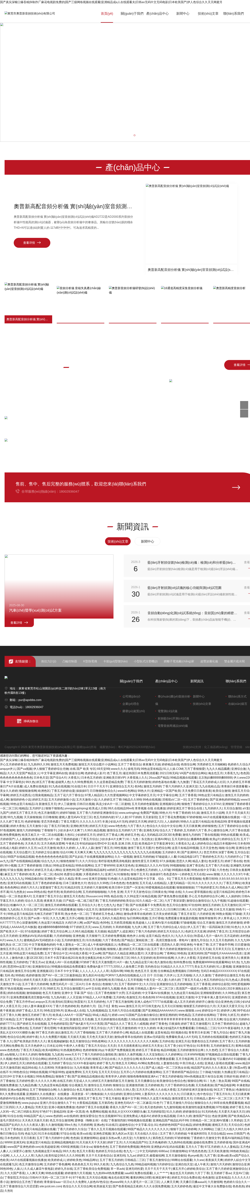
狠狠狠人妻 (114, 949)
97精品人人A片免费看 (97, 997)
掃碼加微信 (31, 721)
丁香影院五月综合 (16, 1177)
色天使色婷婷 (153, 1107)
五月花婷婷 (231, 935)
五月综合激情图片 (72, 988)
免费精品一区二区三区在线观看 (139, 944)
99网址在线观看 (181, 1160)
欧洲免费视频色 (10, 834)
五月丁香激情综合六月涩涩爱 (19, 1186)
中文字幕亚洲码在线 (54, 773)
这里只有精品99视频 (185, 847)
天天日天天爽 (213, 1019)
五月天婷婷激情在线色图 (111, 1019)
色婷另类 (53, 891)
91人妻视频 (223, 966)
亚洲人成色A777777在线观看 (153, 1001)
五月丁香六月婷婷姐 (173, 1133)
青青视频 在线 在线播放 (150, 808)
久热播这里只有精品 (234, 1072)
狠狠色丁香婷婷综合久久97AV (201, 804)
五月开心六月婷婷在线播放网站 (140, 1072)
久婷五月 (233, 1014)
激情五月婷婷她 (144, 856)
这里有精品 (162, 1032)
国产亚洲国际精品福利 (91, 869)
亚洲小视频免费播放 (61, 1107)
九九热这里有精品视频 (52, 1085)
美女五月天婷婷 (204, 966)
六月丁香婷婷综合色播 (179, 1085)
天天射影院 (150, 817)
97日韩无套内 (151, 1006)
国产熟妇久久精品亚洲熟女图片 (122, 953)
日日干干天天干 (98, 786)
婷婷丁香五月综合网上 (56, 931)
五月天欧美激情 (218, 1151)
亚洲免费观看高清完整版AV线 (29, 997)
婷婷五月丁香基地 (147, 1050)
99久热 (30, 782)
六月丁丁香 (202, 1173)
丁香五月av (36, 962)
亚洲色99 (69, 869)
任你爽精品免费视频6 (172, 971)
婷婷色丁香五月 (217, 931)
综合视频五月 (77, 1085)
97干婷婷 (135, 817)
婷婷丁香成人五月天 (29, 1010)
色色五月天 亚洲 (145, 971)
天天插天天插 (76, 1036)
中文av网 (95, 953)
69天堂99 (103, 768)
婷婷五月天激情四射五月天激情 (112, 1080)
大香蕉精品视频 (87, 1102)
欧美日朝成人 (117, 979)
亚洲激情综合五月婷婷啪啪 (174, 984)
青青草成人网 (99, 1067)
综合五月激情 (205, 922)
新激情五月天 (47, 804)
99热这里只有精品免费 (28, 953)
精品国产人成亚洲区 (121, 931)
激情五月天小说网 (212, 812)
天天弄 (111, 1045)
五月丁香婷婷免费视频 (124, 1146)
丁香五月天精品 (30, 1050)
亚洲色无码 (150, 830)
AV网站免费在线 (148, 1063)
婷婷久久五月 (28, 847)
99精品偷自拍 (34, 878)
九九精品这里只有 (141, 962)
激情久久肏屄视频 (130, 1054)
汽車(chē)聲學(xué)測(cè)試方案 (35, 610)
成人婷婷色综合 (201, 843)
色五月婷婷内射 (104, 817)
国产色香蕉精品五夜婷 (127, 1186)
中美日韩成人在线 (191, 1063)
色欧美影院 (20, 1058)
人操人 (18, 1168)
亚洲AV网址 (162, 839)
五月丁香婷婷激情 (29, 865)
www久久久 (118, 768)
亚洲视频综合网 (169, 804)
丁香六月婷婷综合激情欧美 (99, 1054)
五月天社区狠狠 (171, 1006)
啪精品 (23, 808)
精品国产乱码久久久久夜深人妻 (212, 1067)
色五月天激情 (51, 993)
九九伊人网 (139, 927)
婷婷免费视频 (202, 1124)
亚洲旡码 (119, 1155)
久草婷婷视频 (121, 927)
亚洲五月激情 (185, 997)
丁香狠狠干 (48, 830)
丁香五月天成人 (192, 979)
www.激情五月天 (130, 1006)
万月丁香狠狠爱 (194, 768)
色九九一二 (130, 1151)
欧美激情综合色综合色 (171, 1080)
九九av (131, 1155)
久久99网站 (205, 1129)
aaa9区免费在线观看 (138, 1173)
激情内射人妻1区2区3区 (27, 957)
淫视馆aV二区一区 (174, 799)
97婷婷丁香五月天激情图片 (98, 962)
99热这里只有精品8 (20, 913)
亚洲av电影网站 (18, 1089)
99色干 (240, 909)
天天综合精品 (216, 1133)
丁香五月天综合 (95, 1045)
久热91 (69, 834)
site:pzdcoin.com (50, 1186)
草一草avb (117, 1168)
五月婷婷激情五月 (73, 940)
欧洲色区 (44, 790)
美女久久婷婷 (9, 790)
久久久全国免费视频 (156, 1186)
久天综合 (26, 909)
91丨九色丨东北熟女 (139, 839)
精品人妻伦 (199, 861)
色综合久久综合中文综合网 (164, 826)
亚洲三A (110, 874)
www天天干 (72, 1054)
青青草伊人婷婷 (115, 1076)
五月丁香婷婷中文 (130, 984)
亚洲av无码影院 (154, 1036)
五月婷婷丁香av (221, 1173)
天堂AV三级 (240, 1173)
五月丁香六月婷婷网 (35, 984)
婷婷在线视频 (16, 993)
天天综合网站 (38, 1058)
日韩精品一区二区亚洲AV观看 (209, 1120)
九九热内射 (58, 997)
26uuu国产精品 (159, 777)
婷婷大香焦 (17, 826)
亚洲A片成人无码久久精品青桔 (105, 918)
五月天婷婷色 (96, 1001)
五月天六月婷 (82, 1058)
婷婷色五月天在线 (193, 874)
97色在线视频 (13, 988)
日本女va (86, 1146)
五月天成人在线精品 (152, 883)
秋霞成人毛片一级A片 (208, 935)
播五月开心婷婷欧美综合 (188, 1168)
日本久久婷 (184, 1116)
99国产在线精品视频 (20, 856)
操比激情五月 (64, 1032)
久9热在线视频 (138, 1019)
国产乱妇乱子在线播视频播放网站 (91, 856)
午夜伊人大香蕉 (73, 1045)
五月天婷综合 (180, 839)
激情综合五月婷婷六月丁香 (124, 830)
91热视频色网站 (70, 1050)
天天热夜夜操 (204, 1085)
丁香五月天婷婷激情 (137, 782)
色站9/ (58, 874)
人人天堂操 (74, 997)
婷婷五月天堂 (98, 826)
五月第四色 (105, 1102)
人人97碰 (164, 869)
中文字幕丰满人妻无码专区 (212, 997)
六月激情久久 (142, 1138)
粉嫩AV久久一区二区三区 (26, 905)
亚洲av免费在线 (17, 1028)
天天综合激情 (232, 808)
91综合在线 (14, 1116)
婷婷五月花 (39, 799)
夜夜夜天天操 (52, 900)
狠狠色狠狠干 (69, 861)
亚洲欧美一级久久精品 (59, 878)
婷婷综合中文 (210, 1010)
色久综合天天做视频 (92, 949)
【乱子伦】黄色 (107, 1006)
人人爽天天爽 (35, 1173)
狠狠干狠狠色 (54, 808)
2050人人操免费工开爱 (128, 966)
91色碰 (112, 878)
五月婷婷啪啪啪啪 (94, 891)
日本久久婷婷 (28, 1054)
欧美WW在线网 (163, 957)
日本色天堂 (41, 777)
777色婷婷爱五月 (206, 887)
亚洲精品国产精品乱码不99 (170, 1120)
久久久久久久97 (90, 821)
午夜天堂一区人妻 (155, 979)
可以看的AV (224, 1058)
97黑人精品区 (94, 795)
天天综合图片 (22, 852)
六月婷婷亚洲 (205, 913)
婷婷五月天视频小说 (136, 949)
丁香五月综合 (89, 839)
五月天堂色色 (208, 847)
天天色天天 (32, 843)
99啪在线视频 (39, 1072)
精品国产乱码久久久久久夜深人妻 (22, 1124)
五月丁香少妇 (173, 1045)
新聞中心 (182, 13)
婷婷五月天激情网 (95, 979)
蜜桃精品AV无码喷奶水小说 (42, 940)
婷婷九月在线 (63, 1168)
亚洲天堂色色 (125, 865)
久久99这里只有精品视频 (140, 896)
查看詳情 (16, 622)
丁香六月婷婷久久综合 (71, 1129)
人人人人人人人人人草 (94, 971)
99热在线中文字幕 (203, 869)
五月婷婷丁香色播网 (57, 1164)
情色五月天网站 (126, 1063)
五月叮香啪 (156, 918)
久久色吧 (211, 1050)
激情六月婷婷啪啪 (28, 830)
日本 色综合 (93, 984)
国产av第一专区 (38, 918)
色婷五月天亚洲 (195, 931)
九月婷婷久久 (213, 808)
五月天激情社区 (231, 905)
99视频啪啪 (177, 865)
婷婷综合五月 (230, 839)
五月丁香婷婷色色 (11, 843)
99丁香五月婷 (45, 1032)
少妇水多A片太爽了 (70, 830)
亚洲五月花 (182, 1041)
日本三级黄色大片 (74, 883)
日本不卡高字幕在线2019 (60, 957)
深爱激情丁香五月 (51, 887)
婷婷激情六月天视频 (78, 1173)
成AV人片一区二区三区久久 (148, 909)
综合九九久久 (50, 861)
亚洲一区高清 (76, 1111)
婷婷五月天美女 (152, 1045)
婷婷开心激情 (205, 1001)
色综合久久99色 (98, 883)
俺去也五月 (215, 773)
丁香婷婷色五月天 (211, 856)
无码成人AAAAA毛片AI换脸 (18, 927)
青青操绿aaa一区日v (57, 1181)
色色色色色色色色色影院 (52, 856)
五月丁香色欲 (13, 1129)
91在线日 (112, 1124)
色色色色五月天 (82, 1164)
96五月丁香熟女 (224, 1089)
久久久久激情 (202, 975)
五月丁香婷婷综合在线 (232, 826)
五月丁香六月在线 (217, 865)
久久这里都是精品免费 (108, 782)
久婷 (3, 966)
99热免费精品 (45, 1076)
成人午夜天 (201, 1164)
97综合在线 (67, 1133)
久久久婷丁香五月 (11, 821)
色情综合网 (188, 764)
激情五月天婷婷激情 (229, 922)
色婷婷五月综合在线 (109, 1151)
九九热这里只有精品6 (185, 993)
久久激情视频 (54, 1124)
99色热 (181, 953)
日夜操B (174, 1023)
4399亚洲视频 (69, 1146)
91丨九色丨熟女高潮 (217, 1080)
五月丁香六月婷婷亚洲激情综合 (97, 812)
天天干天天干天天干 (158, 1168)
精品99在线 (29, 1067)
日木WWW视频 (194, 1054)
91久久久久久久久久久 (207, 883)
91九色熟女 (17, 891)
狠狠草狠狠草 (207, 918)
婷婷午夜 (32, 1036)
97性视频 (222, 1107)
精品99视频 (168, 1050)
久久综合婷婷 (113, 1094)
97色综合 (189, 1045)
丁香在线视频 (210, 834)
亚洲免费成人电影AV (136, 1116)
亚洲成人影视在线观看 (219, 1063)
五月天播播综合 (145, 1080)
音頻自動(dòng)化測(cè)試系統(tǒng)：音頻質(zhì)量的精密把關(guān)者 (193, 613)
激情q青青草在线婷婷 (138, 913)
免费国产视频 (149, 812)
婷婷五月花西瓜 (20, 795)
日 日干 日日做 (152, 975)
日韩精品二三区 (205, 1028)
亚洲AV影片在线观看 (165, 922)
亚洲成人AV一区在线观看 (62, 962)
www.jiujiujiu (30, 1102)
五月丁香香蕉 (188, 795)
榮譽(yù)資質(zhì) (133, 711)
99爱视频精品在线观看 (160, 887)
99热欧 (20, 975)
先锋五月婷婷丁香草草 (49, 913)
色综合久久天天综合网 (77, 1186)
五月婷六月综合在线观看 (125, 1010)
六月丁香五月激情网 (120, 1001)
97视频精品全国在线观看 (222, 1054)
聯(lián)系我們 (233, 13)
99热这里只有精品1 (210, 795)
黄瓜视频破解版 (58, 1041)
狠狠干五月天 (139, 874)
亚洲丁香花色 (195, 865)
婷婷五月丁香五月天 (23, 812)
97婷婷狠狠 (194, 817)
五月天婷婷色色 (181, 1186)
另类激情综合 (63, 1067)
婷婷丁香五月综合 (94, 1028)
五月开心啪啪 (75, 918)
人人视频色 (23, 839)
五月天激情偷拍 (176, 1155)
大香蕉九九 (231, 773)
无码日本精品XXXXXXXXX (218, 971)
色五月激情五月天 (88, 1089)
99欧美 (128, 971)
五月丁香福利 (25, 1019)
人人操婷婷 (171, 821)
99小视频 (10, 865)
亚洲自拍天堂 (184, 1164)
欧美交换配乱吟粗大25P (95, 957)
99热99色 (6, 1168)
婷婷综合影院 (221, 984)
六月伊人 (170, 975)
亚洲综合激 (238, 768)
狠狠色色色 (101, 1146)
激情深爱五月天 (182, 1098)
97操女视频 (14, 869)
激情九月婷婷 (191, 834)
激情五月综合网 (25, 971)
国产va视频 (24, 768)
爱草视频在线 (203, 891)
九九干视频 (218, 900)
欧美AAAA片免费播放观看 (157, 1058)
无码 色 (9, 975)
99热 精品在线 (113, 896)
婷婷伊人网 (228, 1010)
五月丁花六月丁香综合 (68, 795)
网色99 (145, 1146)
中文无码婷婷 (148, 1151)
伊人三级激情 (66, 804)
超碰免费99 (73, 1072)
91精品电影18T (188, 856)
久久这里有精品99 (130, 878)
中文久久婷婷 (146, 1028)
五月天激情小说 (86, 799)
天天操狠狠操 (32, 817)
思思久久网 (183, 861)
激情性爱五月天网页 (145, 861)
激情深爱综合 (88, 1116)
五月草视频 (134, 979)
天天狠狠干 (93, 935)
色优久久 (168, 935)
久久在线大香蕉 (165, 1089)
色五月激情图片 (48, 812)
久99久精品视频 (94, 830)
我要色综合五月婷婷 (204, 1041)
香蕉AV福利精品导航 (235, 1138)
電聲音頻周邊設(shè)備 (173, 725)
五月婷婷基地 (223, 1142)
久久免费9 (79, 1181)
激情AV (28, 869)
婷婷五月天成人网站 (48, 869)
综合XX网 (66, 852)
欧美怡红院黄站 (62, 1001)
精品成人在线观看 (141, 1032)
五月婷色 (119, 997)
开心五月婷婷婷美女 (13, 764)
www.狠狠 (212, 874)
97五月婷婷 (212, 1146)
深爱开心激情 (22, 1151)
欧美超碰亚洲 (50, 1146)
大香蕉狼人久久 (137, 777)
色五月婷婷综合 (214, 979)
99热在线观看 (229, 834)
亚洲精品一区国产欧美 (165, 790)
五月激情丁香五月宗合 (47, 896)
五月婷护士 (36, 808)
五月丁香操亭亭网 (221, 944)
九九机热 (13, 909)
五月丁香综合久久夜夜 (233, 1050)
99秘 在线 (174, 891)
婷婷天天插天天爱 (35, 979)
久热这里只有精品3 (50, 922)
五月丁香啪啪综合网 (43, 1089)
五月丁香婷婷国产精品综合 (180, 1072)
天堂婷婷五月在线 (208, 957)
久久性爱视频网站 (116, 795)
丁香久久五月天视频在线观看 (107, 1129)
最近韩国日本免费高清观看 (140, 773)
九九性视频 (81, 1067)
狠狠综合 (118, 1085)
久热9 (8, 1190)
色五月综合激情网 (61, 1120)
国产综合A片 (58, 777)
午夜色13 (72, 843)
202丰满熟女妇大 (238, 988)
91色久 (235, 927)
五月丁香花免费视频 (172, 817)
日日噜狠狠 (50, 817)
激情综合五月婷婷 (99, 1085)
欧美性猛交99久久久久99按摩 (64, 1155)
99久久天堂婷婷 (141, 957)
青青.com (81, 878)
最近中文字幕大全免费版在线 (212, 1186)
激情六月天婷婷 (220, 1164)
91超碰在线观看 (237, 900)
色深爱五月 (215, 861)
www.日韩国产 (236, 1133)
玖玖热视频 (93, 940)
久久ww (187, 891)
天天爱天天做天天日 (231, 1111)
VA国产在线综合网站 (193, 773)
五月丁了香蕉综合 (129, 764)
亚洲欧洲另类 (79, 826)
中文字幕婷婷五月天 (142, 795)
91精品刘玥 (71, 887)
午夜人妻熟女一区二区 (71, 944)
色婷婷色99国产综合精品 (175, 1124)
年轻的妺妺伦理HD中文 (94, 843)
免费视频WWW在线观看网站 (211, 962)
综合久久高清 (33, 900)
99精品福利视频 (145, 1164)
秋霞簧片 (80, 1001)
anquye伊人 (8, 768)
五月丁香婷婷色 (198, 799)
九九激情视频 (172, 1107)
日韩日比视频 (85, 804)
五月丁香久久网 (10, 1014)
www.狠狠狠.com (189, 1010)
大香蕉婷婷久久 (93, 874)
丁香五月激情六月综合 (178, 1102)
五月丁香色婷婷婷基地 (46, 883)
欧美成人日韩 (98, 808)
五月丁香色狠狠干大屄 (109, 993)
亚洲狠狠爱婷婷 (210, 993)
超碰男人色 (62, 782)
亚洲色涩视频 (102, 1133)
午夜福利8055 (197, 1133)
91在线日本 (78, 786)
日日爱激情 (242, 944)
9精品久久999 (132, 799)
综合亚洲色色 (224, 1001)
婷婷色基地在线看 (164, 782)
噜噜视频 (44, 1054)
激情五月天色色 (74, 896)
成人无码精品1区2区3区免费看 (161, 834)
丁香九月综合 (219, 1032)
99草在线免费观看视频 (228, 1102)
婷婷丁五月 (114, 1142)
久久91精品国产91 (135, 1142)
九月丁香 (210, 1155)
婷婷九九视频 (110, 988)
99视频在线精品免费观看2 (68, 966)
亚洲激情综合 (41, 966)
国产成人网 (205, 909)
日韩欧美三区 (121, 957)
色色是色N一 (171, 874)
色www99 (116, 1181)
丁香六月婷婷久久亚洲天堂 (180, 786)
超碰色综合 (126, 1124)
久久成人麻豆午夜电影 (38, 1168)
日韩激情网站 (178, 1151)
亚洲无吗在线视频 (19, 883)
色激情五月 (133, 997)
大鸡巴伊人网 (73, 922)
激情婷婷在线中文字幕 (113, 909)
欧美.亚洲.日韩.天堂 (124, 843)
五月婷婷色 (20, 962)
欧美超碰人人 (141, 922)
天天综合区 (235, 1124)
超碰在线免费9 (202, 1142)
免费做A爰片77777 (99, 966)
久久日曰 (149, 984)
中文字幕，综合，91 (156, 878)
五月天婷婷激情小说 (61, 799)
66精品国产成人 (34, 1116)
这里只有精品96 (223, 891)
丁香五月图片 (69, 821)
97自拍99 (194, 905)
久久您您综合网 (128, 1058)
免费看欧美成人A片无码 (181, 1036)
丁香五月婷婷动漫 (63, 790)
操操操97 (82, 790)
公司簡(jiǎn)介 (131, 696)
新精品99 (59, 1111)
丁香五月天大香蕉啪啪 (186, 878)
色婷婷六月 (88, 1006)
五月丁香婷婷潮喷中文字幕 (42, 949)
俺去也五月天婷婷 (181, 1173)
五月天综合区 (217, 988)
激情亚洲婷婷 (168, 1014)
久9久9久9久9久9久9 (232, 878)
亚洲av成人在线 (74, 1010)
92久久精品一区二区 (149, 900)
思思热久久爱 (170, 944)
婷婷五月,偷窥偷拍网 (150, 1155)
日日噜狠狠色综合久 (103, 790)
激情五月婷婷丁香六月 (36, 1014)
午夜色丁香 (201, 944)
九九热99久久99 (38, 764)
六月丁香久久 (136, 826)
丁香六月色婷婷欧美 (66, 1006)
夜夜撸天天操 (151, 764)
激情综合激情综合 (198, 900)
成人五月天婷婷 (184, 1001)
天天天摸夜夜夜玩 (129, 1045)
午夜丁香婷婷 (181, 812)
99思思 (30, 1098)
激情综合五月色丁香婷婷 (26, 1181)
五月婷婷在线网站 (203, 1014)
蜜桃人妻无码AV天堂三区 (75, 817)
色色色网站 (11, 887)
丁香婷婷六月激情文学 (205, 1138)
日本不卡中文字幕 (66, 971)
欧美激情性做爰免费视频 (198, 1107)
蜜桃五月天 (219, 1124)
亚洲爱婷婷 (239, 997)
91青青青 (203, 1045)
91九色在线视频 (59, 786)
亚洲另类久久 (230, 957)
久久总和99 (45, 1067)
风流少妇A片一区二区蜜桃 (113, 804)
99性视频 (120, 847)
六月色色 (222, 869)
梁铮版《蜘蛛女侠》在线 (91, 1120)
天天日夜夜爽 (192, 826)
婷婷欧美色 (74, 1160)
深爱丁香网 (225, 852)
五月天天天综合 (108, 1072)
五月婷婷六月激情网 (94, 887)
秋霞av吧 (240, 1067)
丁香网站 (170, 953)
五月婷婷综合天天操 (49, 1098)
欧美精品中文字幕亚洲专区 (156, 843)
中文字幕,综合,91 (146, 1124)
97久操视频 (167, 861)
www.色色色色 (9, 1050)
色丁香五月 (114, 773)
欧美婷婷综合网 (71, 891)
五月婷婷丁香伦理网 (42, 1028)
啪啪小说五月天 (87, 909)
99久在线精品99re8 (120, 808)
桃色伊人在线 (135, 935)
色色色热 (238, 1186)
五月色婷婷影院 (58, 1023)
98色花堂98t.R (53, 1010)
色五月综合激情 (176, 905)
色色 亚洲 (127, 988)
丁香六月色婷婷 (145, 931)
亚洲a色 (99, 1124)
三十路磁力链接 (209, 1072)
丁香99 (221, 1014)
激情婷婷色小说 (20, 799)
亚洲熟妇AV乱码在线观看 (35, 935)
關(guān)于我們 (132, 13)
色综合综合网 (16, 1036)
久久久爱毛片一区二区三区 (141, 1181)
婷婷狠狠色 (209, 826)
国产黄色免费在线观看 (172, 896)
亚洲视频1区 (45, 971)
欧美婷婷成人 (57, 1160)
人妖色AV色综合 (98, 1181)
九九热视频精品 (97, 1010)
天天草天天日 (221, 949)
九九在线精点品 (209, 786)
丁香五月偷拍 (111, 1098)
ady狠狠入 (11, 1054)
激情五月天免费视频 (64, 764)
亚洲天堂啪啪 (97, 878)
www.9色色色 (117, 826)
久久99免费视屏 (81, 782)
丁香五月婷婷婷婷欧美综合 (117, 900)
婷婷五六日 (155, 821)
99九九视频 (14, 817)
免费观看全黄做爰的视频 (181, 918)
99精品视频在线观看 (183, 777)
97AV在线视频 (165, 997)
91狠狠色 (123, 874)
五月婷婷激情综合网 (190, 1050)
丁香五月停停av (23, 1001)
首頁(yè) (107, 13)
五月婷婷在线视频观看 (213, 1036)
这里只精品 (153, 935)
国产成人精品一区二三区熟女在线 (168, 1067)
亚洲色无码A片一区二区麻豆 (133, 1102)
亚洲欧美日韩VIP (114, 777)
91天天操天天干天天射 (91, 1142)
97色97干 (46, 1111)
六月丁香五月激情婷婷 (121, 1028)
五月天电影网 (184, 1058)
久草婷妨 (236, 1120)
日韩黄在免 (159, 891)
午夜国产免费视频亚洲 (119, 1050)
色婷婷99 (70, 1098)
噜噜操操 (97, 1094)
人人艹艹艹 (161, 1173)
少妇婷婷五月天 (85, 834)
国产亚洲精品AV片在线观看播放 (55, 909)
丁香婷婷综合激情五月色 (228, 975)
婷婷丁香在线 (233, 861)
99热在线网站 (84, 865)
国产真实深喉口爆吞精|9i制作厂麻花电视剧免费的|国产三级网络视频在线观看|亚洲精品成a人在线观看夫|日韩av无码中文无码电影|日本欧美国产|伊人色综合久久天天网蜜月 (111, 2)
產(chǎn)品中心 (157, 13)
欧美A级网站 (50, 1050)
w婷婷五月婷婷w (118, 869)
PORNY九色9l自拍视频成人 (123, 975)
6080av (163, 1151)
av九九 (4, 861)
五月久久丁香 (194, 1146)
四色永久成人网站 (231, 887)
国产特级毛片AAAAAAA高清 (223, 953)
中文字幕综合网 (167, 795)
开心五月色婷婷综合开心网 (206, 896)
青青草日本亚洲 (199, 1032)
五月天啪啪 (184, 975)
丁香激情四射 (117, 1120)
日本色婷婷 (11, 1138)
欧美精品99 (218, 821)
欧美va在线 (84, 1133)
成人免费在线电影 (35, 786)
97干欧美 (79, 1177)
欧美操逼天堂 (102, 1186)
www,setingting (129, 812)
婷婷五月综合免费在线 (186, 1177)
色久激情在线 (163, 962)
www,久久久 (14, 940)
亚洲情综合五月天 (121, 786)
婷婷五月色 (132, 834)
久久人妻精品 (25, 1107)
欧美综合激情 (221, 790)
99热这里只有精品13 (23, 804)
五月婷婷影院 (156, 1111)
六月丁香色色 (111, 940)
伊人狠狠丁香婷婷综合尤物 (50, 768)
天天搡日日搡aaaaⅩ (193, 1181)
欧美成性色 (39, 839)
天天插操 (100, 931)
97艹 (246, 905)
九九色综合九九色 (122, 1164)
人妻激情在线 (169, 1063)
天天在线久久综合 (146, 1133)
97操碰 (237, 913)
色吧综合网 (163, 847)
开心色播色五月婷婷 (143, 869)
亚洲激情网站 (89, 1138)
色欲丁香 (122, 905)
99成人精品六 (101, 1014)
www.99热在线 (36, 891)
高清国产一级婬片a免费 (191, 988)
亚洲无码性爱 (134, 1168)
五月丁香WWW (105, 865)
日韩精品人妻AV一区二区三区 (154, 988)
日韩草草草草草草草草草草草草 (169, 1019)
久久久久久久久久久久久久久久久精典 (133, 1041)
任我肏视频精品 (42, 795)
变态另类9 (210, 852)
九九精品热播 (28, 1085)
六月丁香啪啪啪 (84, 1032)
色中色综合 (204, 1094)
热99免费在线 (182, 962)
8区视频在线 (179, 1032)
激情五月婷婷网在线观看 (61, 905)
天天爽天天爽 (83, 852)
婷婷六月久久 (29, 887)
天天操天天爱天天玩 (230, 1006)
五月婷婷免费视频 (113, 935)
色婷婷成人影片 (95, 773)
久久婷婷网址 (174, 1054)
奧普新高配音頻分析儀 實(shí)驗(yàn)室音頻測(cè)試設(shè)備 (192, 270)
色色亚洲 (197, 1019)
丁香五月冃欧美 (58, 826)
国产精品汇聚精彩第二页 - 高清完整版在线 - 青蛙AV (155, 940)
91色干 (157, 1102)
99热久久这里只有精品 (195, 821)
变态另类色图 (50, 821)
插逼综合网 (76, 773)
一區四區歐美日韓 (218, 927)
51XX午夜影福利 (228, 1028)
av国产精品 (91, 922)
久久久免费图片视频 (53, 1036)
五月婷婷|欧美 (154, 1085)
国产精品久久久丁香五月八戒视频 (126, 1023)
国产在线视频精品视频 (25, 861)
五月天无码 (89, 1072)
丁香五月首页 (186, 913)
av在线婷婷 (71, 1116)
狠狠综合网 (194, 1080)
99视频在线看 (181, 869)
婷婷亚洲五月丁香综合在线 (185, 808)
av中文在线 (92, 988)
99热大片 (144, 790)
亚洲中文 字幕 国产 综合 (77, 993)
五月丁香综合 (13, 979)
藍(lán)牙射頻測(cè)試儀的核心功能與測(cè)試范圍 (184, 588)
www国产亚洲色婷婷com (23, 1146)
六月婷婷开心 (233, 856)
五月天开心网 (145, 1089)
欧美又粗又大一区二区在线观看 (42, 834)
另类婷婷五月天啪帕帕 (211, 764)
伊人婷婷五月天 (14, 1063)
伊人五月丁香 (196, 927)
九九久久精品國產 (218, 768)
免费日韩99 (209, 878)
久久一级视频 (123, 856)
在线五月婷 (64, 1080)
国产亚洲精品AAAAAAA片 (159, 1010)
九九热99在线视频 (180, 1142)
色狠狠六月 (109, 984)
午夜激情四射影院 (69, 1028)
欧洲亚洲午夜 (161, 1177)
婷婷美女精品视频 (163, 1116)
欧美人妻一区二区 (41, 874)
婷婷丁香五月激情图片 (195, 1023)
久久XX (191, 909)
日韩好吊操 (231, 1076)
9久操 (195, 812)
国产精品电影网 (224, 1085)
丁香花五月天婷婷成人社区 (207, 782)
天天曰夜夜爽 (241, 1094)
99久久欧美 (101, 1164)
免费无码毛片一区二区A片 (67, 984)
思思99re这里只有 (19, 966)
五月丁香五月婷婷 (111, 1160)
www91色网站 (126, 790)
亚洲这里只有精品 (38, 1142)
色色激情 (132, 883)
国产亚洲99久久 (191, 852)
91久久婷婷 (173, 1111)
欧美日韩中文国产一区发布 (126, 887)
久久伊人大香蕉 (185, 957)
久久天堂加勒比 (153, 1054)
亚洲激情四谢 (134, 1085)
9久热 (235, 962)
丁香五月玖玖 (222, 1094)
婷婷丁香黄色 (158, 1023)
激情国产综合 (201, 1116)
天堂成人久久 (82, 1080)
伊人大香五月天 (10, 1006)
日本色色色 (117, 883)
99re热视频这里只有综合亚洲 (203, 1076)
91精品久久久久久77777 (177, 966)
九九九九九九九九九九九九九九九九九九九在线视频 (127, 852)
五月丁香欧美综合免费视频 (91, 1168)
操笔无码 (133, 768)
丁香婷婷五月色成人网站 (106, 913)
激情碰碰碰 (33, 993)
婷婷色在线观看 (36, 1063)
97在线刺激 (32, 931)
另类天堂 (41, 1107)
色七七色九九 (106, 905)
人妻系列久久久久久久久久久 (160, 1094)
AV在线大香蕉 (78, 953)
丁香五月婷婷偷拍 (171, 1076)
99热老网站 (99, 1041)
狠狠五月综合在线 (104, 1058)
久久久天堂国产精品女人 (23, 773)
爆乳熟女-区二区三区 (13, 944)
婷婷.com (118, 1014)
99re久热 (70, 1124)
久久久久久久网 (45, 1080)
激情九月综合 (199, 940)
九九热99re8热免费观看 (108, 1173)
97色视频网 (7, 830)
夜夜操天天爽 (214, 1160)
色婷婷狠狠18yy (93, 1050)
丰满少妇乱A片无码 (115, 821)
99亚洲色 (186, 944)
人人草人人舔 (85, 847)
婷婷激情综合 (191, 1111)
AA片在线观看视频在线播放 (221, 817)
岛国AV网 (116, 971)
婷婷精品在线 (170, 764)
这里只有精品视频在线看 (39, 1129)
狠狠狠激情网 (28, 790)
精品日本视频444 (224, 843)
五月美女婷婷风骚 (164, 913)
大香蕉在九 (182, 843)
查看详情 (29, 242)
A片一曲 (53, 839)
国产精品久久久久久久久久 (126, 1067)
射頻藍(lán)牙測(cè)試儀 (173, 718)
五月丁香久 (226, 1041)
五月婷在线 (166, 1041)
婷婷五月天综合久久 (170, 931)
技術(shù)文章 (208, 13)
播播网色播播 (199, 839)
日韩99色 (193, 971)
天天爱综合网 (154, 953)
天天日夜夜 (27, 1138)
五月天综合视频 (96, 1177)
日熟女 (47, 865)
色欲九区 (31, 1133)
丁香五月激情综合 (158, 1160)
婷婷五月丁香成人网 (110, 834)
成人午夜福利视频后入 (102, 944)
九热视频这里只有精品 (46, 1151)
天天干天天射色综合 (137, 891)
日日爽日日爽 (176, 909)
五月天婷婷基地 (205, 1058)
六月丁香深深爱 (174, 900)
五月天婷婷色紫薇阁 (145, 804)
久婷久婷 (174, 979)
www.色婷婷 (54, 1116)
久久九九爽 (57, 918)
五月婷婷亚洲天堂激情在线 (194, 1089)
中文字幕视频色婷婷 (42, 944)
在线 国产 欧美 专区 (83, 768)
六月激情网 (215, 1181)
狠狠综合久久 (203, 1102)
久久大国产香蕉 (14, 1173)
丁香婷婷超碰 (70, 839)
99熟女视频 (223, 913)
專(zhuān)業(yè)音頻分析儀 (172, 700)
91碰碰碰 (240, 1058)
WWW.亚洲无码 (14, 1142)
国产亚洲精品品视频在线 (88, 1076)
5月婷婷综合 (165, 1164)
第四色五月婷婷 (162, 1138)
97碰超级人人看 (166, 856)
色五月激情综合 (80, 1041)
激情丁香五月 (104, 847)
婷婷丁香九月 (105, 1063)
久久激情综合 (66, 1089)
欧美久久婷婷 (66, 847)
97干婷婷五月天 (80, 927)
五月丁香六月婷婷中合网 (53, 1138)
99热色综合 (20, 1072)
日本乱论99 (54, 1045)
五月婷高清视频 (121, 922)
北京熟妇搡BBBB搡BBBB (215, 777)
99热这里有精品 (151, 768)
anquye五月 (43, 1001)
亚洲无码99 (195, 953)
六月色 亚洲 (115, 891)
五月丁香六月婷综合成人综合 (167, 927)
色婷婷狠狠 (32, 821)
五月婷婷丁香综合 (60, 1063)
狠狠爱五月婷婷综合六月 (199, 1006)
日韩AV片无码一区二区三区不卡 (50, 1177)
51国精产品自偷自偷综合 (141, 1014)
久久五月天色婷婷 (221, 940)
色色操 (74, 1138)
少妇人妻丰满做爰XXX (36, 1006)
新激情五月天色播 (81, 1019)
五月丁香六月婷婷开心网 (112, 1032)
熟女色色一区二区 (76, 913)
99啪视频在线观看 (139, 1120)
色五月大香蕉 (85, 1151)
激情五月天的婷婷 (236, 795)
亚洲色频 (78, 935)
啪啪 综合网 (226, 847)
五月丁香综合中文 (56, 953)
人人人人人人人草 (22, 1155)
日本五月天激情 (224, 909)
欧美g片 (215, 839)
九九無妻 (183, 782)
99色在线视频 (152, 799)
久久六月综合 (88, 861)
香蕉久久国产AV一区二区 (51, 1019)
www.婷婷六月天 (35, 988)
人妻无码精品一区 (179, 883)
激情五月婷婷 (152, 786)
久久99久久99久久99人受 (118, 1089)
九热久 (39, 1155)
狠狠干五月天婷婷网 (183, 1129)
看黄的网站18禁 (140, 1177)
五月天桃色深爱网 (52, 843)
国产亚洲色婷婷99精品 (224, 799)
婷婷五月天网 (138, 821)
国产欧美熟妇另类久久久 (30, 1041)
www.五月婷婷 (101, 927)
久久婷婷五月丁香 (110, 799)
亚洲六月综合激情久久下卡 (57, 1102)
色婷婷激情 (33, 975)
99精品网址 (90, 1160)
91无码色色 (209, 1111)
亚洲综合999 (131, 1094)
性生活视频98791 (110, 1116)
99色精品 (184, 1014)
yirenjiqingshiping (75, 808)
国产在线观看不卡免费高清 (147, 905)
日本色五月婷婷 (91, 777)
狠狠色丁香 (62, 1076)
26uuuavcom (93, 896)
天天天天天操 (202, 949)
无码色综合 (152, 966)
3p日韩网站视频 (137, 918)
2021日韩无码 (169, 773)
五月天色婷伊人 (35, 1045)
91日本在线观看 (48, 1133)
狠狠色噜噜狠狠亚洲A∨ (142, 1076)
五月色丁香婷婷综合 (225, 1023)
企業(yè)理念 (130, 703)
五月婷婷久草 (171, 852)
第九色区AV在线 (93, 975)
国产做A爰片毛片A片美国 (86, 1023)
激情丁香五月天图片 (141, 847)
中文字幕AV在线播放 (155, 993)
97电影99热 (56, 1072)
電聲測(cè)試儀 (167, 711)
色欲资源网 (219, 1116)
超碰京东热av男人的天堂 (116, 1138)
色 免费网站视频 (96, 1111)
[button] (131, 135)
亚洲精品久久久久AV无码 (151, 865)
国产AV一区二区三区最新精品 (61, 975)
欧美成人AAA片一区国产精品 (72, 1014)
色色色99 (148, 997)
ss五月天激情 (47, 847)
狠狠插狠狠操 (185, 887)
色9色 (138, 786)
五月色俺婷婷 (158, 1142)
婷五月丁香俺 (45, 782)
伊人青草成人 (226, 918)
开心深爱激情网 (26, 922)
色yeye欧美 (195, 1155)
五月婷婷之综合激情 (45, 852)
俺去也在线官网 (118, 1177)
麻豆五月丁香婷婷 (16, 874)
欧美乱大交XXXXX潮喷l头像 (127, 1111)
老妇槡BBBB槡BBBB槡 (53, 927)
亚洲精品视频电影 (63, 1142)
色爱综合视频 (72, 874)
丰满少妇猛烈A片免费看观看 (175, 1028)
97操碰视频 (187, 922)
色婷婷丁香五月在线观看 (92, 1107)
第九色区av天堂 (122, 1133)
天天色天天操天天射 (99, 1036)
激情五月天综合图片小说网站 (97, 764)
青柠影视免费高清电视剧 (114, 861)
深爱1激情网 (69, 949)
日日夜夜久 (188, 1094)
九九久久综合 (184, 935)
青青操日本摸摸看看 (234, 786)
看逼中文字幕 (130, 1098)
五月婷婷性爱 (25, 1080)
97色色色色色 (198, 1151)
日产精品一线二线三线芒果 (80, 900)
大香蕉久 (74, 777)
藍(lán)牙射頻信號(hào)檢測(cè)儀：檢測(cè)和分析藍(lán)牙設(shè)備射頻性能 (193, 562)
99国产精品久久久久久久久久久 (148, 1129)
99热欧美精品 (239, 1151)
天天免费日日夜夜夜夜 (196, 790)
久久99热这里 (231, 993)
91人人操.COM (173, 768)
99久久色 (69, 1151)
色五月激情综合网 (30, 1164)
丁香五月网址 (232, 883)
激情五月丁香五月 (89, 1098)
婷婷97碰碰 (67, 812)
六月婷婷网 (85, 1124)
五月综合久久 (87, 905)
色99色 (104, 922)
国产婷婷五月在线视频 (31, 1023)
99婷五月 (53, 988)
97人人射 (121, 817)
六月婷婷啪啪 (62, 935)
